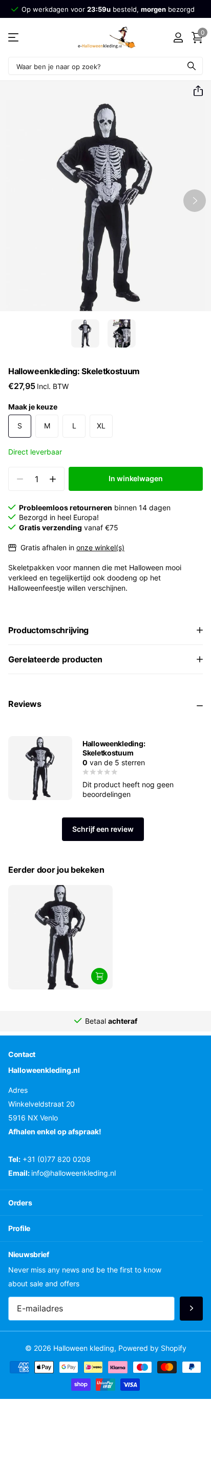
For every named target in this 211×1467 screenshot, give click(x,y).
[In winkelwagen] (99, 976)
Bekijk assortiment (14, 37)
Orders (20, 1202)
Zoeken (191, 66)
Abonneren (191, 1309)
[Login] (178, 37)
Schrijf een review (102, 829)
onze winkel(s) (100, 547)
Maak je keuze (32, 406)
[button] (194, 91)
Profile (19, 1228)
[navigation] (85, 333)
